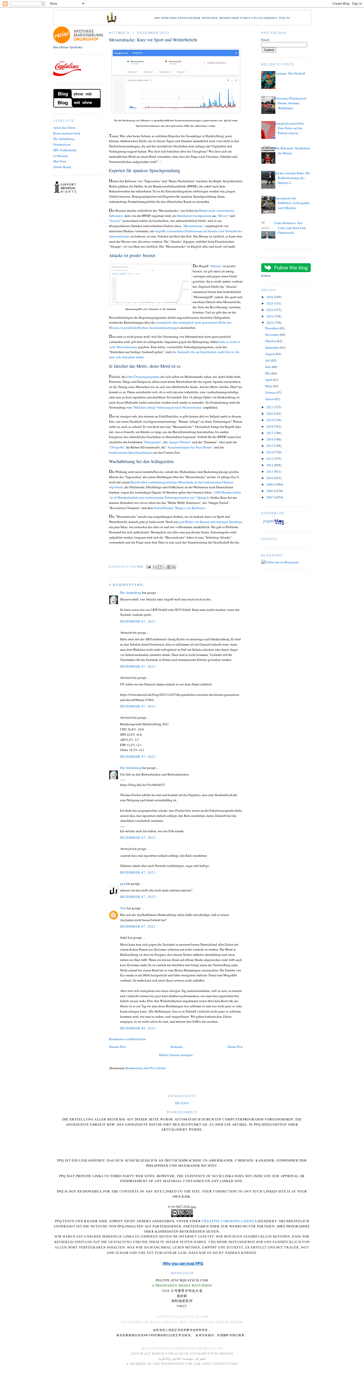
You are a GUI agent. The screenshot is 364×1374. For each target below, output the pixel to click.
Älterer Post (235, 1046)
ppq (122, 883)
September (272, 347)
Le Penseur (60, 156)
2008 (270, 491)
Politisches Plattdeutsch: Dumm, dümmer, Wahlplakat (290, 103)
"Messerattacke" (193, 226)
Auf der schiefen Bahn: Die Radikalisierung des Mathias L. (292, 178)
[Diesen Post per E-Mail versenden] (155, 567)
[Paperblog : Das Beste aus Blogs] (273, 524)
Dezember (272, 328)
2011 (270, 471)
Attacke (115, 220)
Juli (268, 360)
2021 (270, 407)
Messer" (223, 215)
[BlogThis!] (159, 567)
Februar (270, 392)
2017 (270, 433)
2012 (270, 465)
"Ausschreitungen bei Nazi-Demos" (189, 447)
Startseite (176, 1046)
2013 (270, 458)
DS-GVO (182, 1103)
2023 (270, 316)
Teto (123, 908)
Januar (270, 399)
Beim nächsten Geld (66, 133)
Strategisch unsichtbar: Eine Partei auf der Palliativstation (289, 128)
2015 (270, 445)
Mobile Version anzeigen (176, 1055)
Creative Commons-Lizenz (228, 1221)
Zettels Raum (62, 167)
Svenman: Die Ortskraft (289, 73)
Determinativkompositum (194, 215)
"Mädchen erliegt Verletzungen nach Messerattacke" (167, 407)
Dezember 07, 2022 (138, 621)
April (269, 379)
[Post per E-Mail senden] (148, 566)
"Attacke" (216, 266)
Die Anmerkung (64, 138)
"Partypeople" (152, 442)
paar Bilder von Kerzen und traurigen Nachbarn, (211, 521)
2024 (270, 310)
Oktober (271, 341)
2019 (270, 420)
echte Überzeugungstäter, (143, 376)
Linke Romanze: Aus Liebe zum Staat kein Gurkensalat (290, 228)
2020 (270, 413)
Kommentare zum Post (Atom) (146, 1068)
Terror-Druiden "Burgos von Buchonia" (180, 508)
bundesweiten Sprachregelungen (131, 452)
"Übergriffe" (117, 447)
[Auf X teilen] (164, 567)
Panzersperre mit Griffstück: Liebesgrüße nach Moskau (292, 203)
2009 (270, 484)
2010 (270, 478)
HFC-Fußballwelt (65, 150)
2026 (270, 297)
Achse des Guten (64, 127)
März (269, 386)
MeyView (59, 161)
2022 (270, 322)
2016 (270, 439)
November (272, 334)
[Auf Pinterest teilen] (173, 567)
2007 (270, 497)
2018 (270, 426)
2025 (270, 303)
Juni (268, 366)
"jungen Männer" (179, 442)
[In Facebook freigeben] (169, 567)
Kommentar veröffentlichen (127, 1039)
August (270, 354)
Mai (268, 373)
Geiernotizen (62, 144)
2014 (270, 452)
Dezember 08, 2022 (138, 1028)
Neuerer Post (117, 1046)
